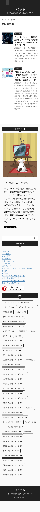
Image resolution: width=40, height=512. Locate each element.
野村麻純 (34, 106)
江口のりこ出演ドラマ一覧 (13, 388)
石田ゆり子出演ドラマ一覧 (13, 427)
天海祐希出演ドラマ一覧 (12, 360)
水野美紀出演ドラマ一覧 (12, 384)
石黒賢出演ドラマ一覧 (12, 432)
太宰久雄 (30, 360)
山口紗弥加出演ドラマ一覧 (13, 369)
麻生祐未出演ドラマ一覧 (12, 475)
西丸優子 (27, 106)
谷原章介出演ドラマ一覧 (12, 455)
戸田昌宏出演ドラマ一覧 (22, 93)
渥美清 (30, 408)
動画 (26, 88)
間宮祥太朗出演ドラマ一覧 (13, 465)
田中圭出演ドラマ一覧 (12, 422)
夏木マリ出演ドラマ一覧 (12, 355)
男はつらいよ (31, 422)
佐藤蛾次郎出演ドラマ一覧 (13, 326)
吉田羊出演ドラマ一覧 (12, 350)
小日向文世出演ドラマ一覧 (13, 364)
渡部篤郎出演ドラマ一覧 (12, 408)
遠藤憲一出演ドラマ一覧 (12, 460)
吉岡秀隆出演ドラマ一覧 (12, 345)
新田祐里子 (29, 96)
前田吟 (7, 336)
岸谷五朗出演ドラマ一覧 (29, 91)
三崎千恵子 (8, 307)
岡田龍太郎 (21, 53)
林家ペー (21, 99)
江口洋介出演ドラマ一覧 (12, 393)
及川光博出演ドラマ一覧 (12, 341)
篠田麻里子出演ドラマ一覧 (27, 101)
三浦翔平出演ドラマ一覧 (26, 307)
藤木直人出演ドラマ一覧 (12, 441)
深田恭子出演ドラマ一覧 (12, 403)
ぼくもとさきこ (32, 83)
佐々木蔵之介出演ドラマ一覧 (14, 321)
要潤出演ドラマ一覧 (11, 451)
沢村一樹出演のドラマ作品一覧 (14, 398)
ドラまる (20, 9)
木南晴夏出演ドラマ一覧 (12, 379)
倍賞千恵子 (8, 331)
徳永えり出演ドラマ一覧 (28, 56)
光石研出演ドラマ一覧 (26, 331)
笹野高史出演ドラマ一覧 (12, 436)
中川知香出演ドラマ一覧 (22, 86)
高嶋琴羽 (17, 109)
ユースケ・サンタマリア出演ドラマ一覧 (17, 302)
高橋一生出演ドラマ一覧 (12, 470)
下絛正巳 (7, 312)
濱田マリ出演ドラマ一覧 (12, 412)
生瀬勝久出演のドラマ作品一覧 (15, 417)
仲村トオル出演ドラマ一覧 (13, 317)
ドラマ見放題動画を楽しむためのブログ (20, 494)
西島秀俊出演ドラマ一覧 (12, 446)
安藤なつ (32, 88)
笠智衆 (28, 432)
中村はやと (21, 312)
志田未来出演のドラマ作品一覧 (15, 374)
